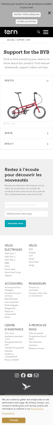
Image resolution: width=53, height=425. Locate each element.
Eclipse (32, 253)
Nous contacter (12, 360)
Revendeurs (37, 283)
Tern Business (35, 342)
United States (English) (26, 15)
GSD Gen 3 (10, 254)
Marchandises (11, 299)
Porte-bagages (11, 305)
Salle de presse (36, 333)
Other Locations (26, 22)
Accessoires (14, 283)
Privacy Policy (37, 409)
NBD (7, 263)
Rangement (10, 308)
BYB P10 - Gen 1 (9, 124)
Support (21, 40)
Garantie (9, 351)
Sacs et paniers (12, 302)
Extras (7, 317)
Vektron (8, 276)
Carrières (33, 345)
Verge (31, 265)
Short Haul (34, 262)
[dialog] (26, 411)
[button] (45, 32)
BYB (31, 249)
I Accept (13, 420)
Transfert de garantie (14, 348)
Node (31, 259)
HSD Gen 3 (10, 257)
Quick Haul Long (13, 272)
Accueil (11, 40)
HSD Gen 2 (10, 260)
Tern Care (9, 333)
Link (31, 256)
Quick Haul (10, 269)
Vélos (33, 245)
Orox (7, 266)
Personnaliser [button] (8, 413)
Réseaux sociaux (36, 348)
